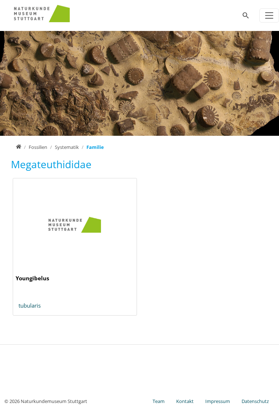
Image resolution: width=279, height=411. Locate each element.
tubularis (30, 305)
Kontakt (185, 401)
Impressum (217, 401)
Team (159, 401)
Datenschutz (255, 401)
